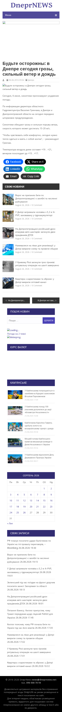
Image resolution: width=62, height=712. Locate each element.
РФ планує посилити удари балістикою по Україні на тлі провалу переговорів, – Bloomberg (29, 544)
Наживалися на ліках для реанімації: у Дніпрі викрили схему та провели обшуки (36, 247)
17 (11, 506)
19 (24, 506)
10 (11, 500)
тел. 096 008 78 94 (31, 682)
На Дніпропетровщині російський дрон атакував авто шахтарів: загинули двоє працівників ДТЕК (35, 232)
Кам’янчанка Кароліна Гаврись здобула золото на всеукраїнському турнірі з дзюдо (39, 426)
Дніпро (31, 80)
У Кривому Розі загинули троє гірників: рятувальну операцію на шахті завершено (37, 264)
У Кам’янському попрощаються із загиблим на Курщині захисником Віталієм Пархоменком (40, 394)
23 (51, 506)
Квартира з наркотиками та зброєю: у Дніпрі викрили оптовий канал (34, 280)
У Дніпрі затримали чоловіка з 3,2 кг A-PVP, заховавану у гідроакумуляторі (35, 214)
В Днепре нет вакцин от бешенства (48, 300)
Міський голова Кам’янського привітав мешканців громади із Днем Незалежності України (38, 442)
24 (11, 512)
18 (17, 506)
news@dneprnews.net (44, 679)
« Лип (10, 523)
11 (17, 500)
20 (31, 506)
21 (37, 506)
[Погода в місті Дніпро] (31, 330)
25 (17, 512)
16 (51, 500)
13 (31, 500)
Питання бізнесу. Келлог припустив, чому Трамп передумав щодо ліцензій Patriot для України (30, 614)
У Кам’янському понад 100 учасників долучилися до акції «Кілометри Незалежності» (38, 410)
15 (44, 500)
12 (24, 500)
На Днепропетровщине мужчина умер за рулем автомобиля (19, 300)
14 (37, 500)
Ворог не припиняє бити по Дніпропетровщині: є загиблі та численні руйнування (36, 198)
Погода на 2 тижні (16, 333)
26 (24, 512)
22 (44, 506)
